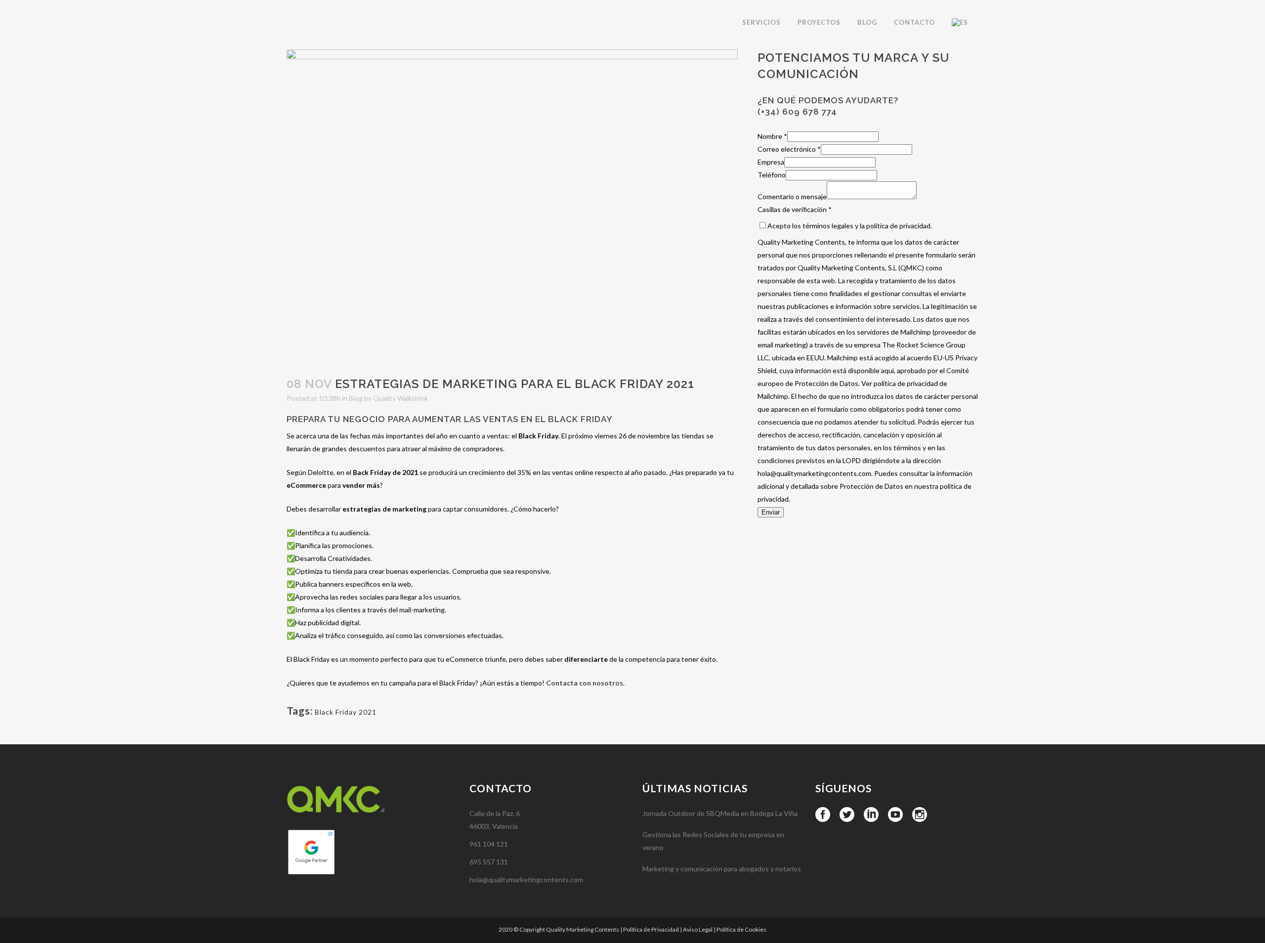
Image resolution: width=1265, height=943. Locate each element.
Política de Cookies (741, 929)
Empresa (771, 162)
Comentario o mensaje (792, 196)
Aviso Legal (698, 929)
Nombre (772, 136)
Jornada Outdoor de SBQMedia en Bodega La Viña (720, 813)
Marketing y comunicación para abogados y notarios (721, 868)
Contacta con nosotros (584, 683)
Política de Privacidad (651, 929)
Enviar (770, 512)
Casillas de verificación (795, 209)
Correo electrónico (789, 149)
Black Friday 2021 (346, 712)
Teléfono (772, 175)
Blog (356, 398)
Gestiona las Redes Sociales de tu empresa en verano (713, 841)
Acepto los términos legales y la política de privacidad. (849, 225)
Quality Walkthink (400, 398)
